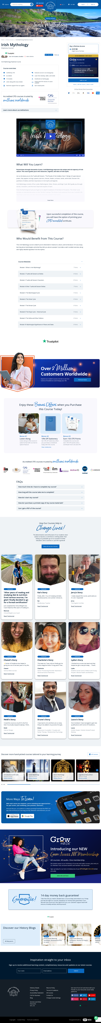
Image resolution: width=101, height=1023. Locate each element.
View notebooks (46, 447)
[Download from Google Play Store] (27, 816)
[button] (50, 18)
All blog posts (9, 941)
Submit (76, 971)
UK (31, 1006)
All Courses (94, 754)
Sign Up (93, 4)
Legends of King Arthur (86, 775)
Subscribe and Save (62, 875)
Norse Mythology (59, 775)
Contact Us (49, 995)
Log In (83, 4)
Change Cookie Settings (53, 998)
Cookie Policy (21, 1020)
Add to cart (83, 80)
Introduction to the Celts (11, 775)
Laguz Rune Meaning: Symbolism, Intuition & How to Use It (78, 940)
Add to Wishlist (30, 56)
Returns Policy (50, 988)
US (34, 1006)
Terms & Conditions (52, 990)
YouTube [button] (40, 5)
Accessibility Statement (36, 993)
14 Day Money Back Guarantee (83, 89)
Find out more (82, 379)
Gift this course (81, 84)
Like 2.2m (41, 3)
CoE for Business (35, 995)
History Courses (10, 39)
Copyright (12, 1020)
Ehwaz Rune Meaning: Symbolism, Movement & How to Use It (53, 940)
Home (2, 39)
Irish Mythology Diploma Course (24, 39)
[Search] (31, 4)
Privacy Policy (34, 990)
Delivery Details (34, 988)
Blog (31, 998)
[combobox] (62, 4)
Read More (50, 200)
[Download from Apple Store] (12, 816)
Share (55, 55)
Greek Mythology (34, 775)
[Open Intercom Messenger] (96, 1018)
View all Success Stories (50, 546)
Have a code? (90, 84)
